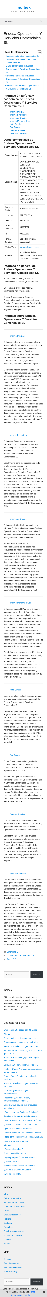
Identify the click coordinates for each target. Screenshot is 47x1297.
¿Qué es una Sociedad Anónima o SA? (21, 1124)
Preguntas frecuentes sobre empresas (21, 1038)
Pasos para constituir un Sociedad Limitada (23, 1137)
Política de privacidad (13, 1235)
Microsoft (8, 1145)
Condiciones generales (14, 1231)
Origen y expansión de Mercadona (19, 1157)
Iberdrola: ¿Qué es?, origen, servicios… (22, 1046)
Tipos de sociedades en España (18, 1128)
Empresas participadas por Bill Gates (20, 1030)
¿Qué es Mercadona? (13, 1149)
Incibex (23, 7)
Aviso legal (8, 1227)
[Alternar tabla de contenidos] (38, 52)
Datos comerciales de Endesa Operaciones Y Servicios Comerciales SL (23, 69)
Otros (6, 1211)
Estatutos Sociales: (18, 873)
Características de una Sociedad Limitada (22, 1133)
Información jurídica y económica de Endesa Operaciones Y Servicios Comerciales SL (22, 59)
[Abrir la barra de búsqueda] (41, 21)
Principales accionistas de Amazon (19, 1166)
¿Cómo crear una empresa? (16, 1141)
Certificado (15, 127)
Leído (27, 1295)
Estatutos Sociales (18, 133)
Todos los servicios (12, 1198)
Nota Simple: (15, 690)
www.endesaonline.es (29, 247)
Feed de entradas (11, 1263)
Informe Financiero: (18, 435)
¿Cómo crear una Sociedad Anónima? (21, 1112)
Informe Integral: (17, 336)
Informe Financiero (18, 115)
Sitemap (7, 1243)
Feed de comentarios (13, 1267)
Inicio (6, 1194)
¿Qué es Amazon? (12, 1161)
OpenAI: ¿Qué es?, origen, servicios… (21, 1065)
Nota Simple (15, 124)
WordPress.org (10, 1271)
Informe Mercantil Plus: (20, 603)
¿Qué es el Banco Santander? (17, 1170)
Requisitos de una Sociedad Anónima (20, 1116)
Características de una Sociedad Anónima (22, 1120)
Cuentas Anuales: (18, 814)
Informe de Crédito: (18, 519)
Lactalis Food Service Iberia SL (21, 955)
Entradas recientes (12, 1215)
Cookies (7, 1239)
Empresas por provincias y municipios (21, 1042)
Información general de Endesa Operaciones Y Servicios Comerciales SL (23, 79)
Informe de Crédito (18, 118)
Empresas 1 (12, 952)
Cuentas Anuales (17, 130)
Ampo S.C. (12, 959)
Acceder (7, 1259)
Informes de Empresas (14, 1202)
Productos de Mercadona (15, 1153)
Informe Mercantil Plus (20, 121)
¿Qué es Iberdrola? (12, 1174)
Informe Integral (17, 112)
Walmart (7, 1034)
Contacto (8, 1223)
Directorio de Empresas (14, 1206)
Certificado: (15, 755)
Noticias (7, 1219)
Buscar (36, 974)
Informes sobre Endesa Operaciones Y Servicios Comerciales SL (22, 87)
